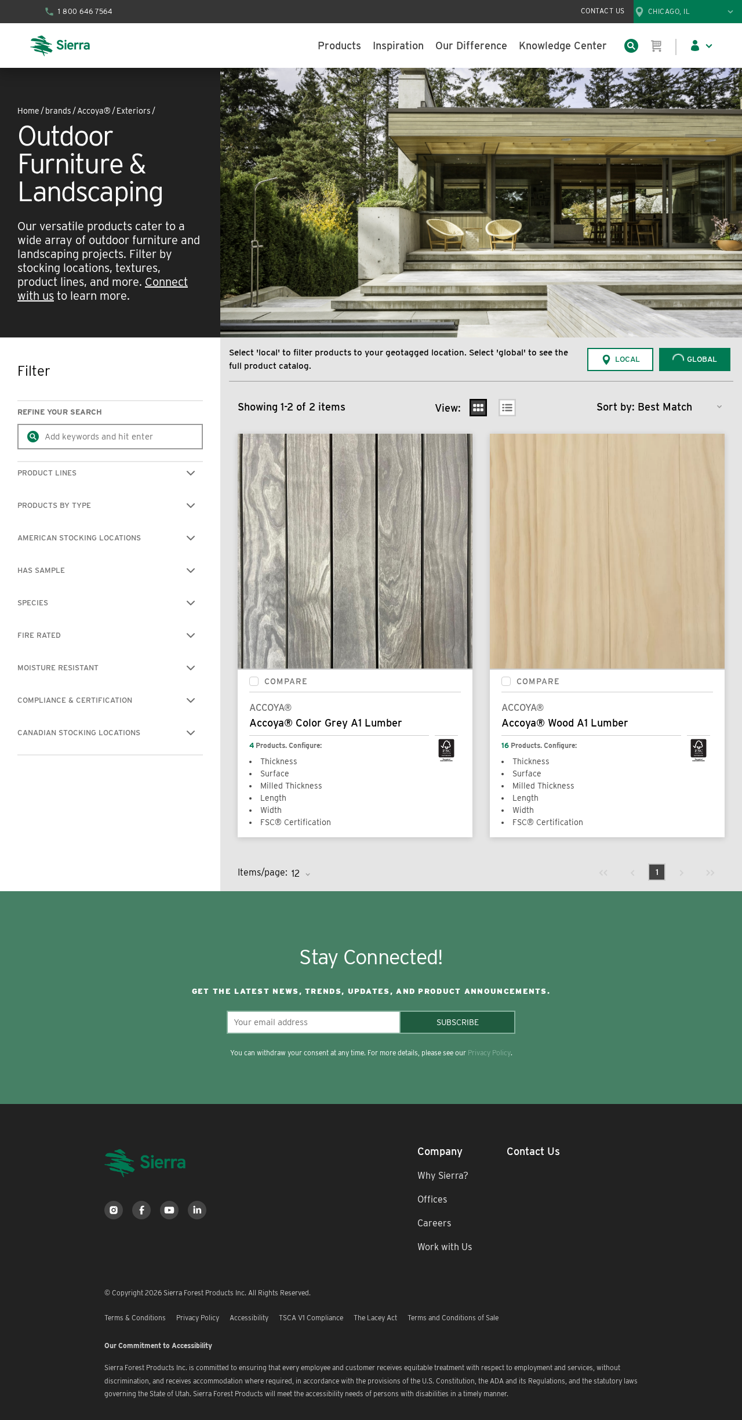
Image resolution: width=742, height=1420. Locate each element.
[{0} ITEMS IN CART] (657, 46)
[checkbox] (254, 681)
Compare (286, 681)
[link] (603, 872)
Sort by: (615, 407)
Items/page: (263, 872)
